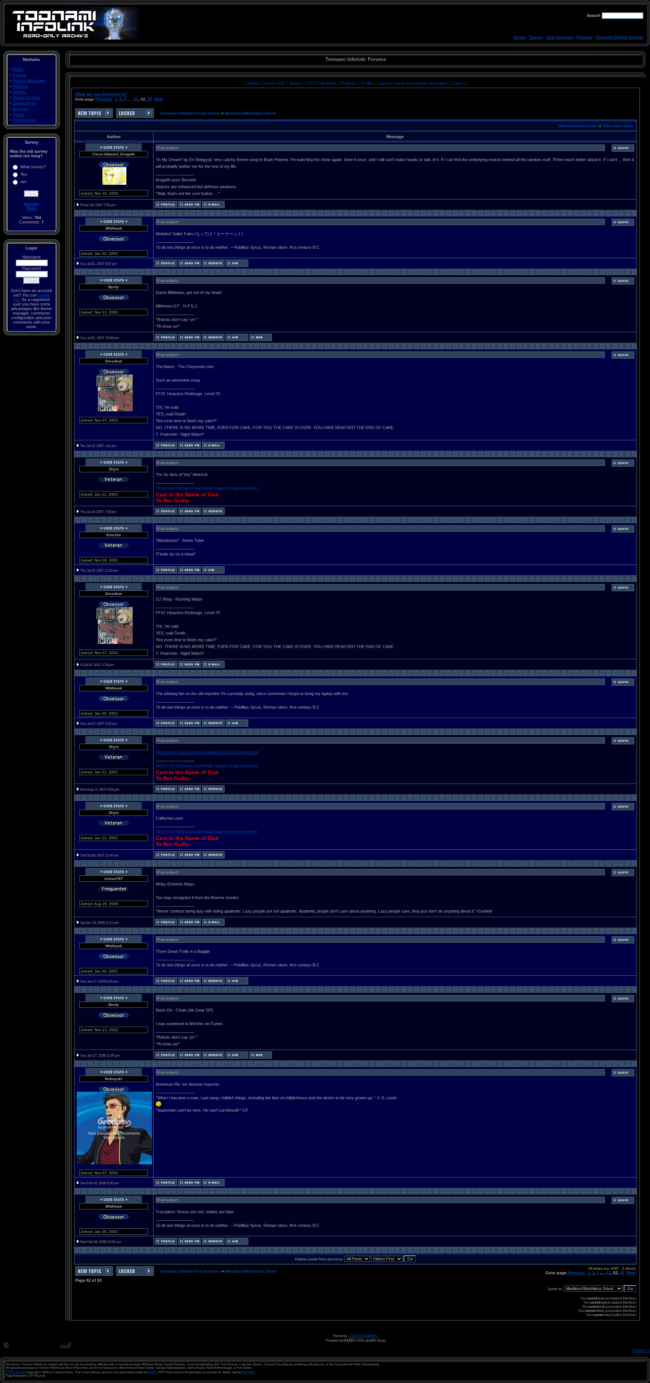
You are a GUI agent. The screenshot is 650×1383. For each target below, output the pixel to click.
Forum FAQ (274, 83)
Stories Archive (26, 97)
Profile (367, 83)
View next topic (618, 125)
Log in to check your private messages (413, 83)
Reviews (20, 86)
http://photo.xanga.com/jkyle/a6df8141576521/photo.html (207, 752)
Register (349, 83)
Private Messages (29, 80)
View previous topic (577, 125)
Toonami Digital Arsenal (619, 37)
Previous (103, 99)
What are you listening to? (101, 94)
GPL (153, 1371)
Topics (535, 37)
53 (149, 99)
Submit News (24, 103)
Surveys (20, 109)
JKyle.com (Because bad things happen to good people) (207, 488)
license (248, 1371)
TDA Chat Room (322, 83)
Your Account (559, 37)
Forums (584, 37)
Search (19, 92)
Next (158, 99)
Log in (458, 83)
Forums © (641, 1350)
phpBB (348, 1340)
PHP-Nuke (15, 1371)
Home (519, 37)
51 (136, 99)
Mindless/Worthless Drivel (250, 113)
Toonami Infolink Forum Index (189, 113)
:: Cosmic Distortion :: (363, 1335)
